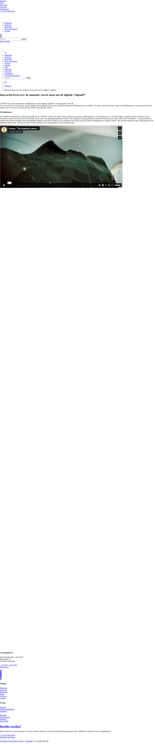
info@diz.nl (4, 9)
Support (3, 1)
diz (6, 82)
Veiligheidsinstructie (7, 709)
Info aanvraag (5, 41)
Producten (8, 23)
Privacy (21, 741)
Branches (3, 715)
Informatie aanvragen (7, 737)
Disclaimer (29, 741)
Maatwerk (8, 27)
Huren (2, 694)
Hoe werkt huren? (11, 29)
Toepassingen (5, 717)
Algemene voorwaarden (8, 741)
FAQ (2, 3)
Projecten (8, 25)
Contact (7, 31)
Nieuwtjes (3, 5)
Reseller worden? (10, 726)
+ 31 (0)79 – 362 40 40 (8, 665)
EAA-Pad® (4, 721)
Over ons (3, 7)
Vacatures (3, 711)
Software (3, 719)
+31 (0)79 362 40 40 (7, 11)
